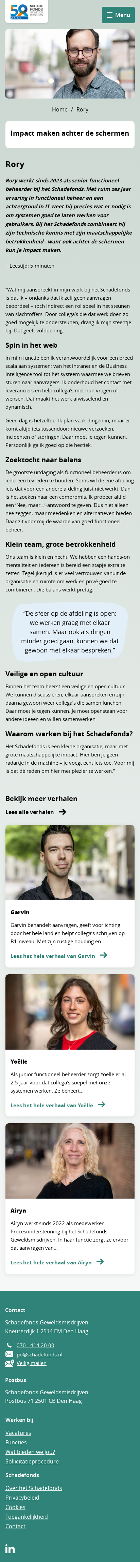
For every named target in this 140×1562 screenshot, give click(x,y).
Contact (15, 1526)
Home (60, 109)
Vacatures (18, 1433)
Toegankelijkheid (26, 1516)
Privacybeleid (22, 1497)
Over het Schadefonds (33, 1488)
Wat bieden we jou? (30, 1452)
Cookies (15, 1507)
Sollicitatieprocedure (32, 1461)
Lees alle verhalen (30, 812)
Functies (16, 1442)
